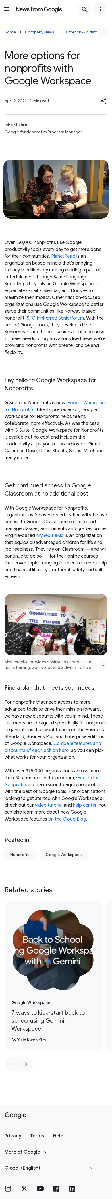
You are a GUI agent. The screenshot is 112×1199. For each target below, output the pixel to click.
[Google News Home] (39, 9)
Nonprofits (20, 854)
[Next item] (26, 1064)
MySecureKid (50, 535)
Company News (39, 32)
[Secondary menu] (100, 9)
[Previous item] (11, 1064)
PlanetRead (63, 256)
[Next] (102, 32)
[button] (104, 101)
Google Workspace (63, 854)
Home (10, 32)
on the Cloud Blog (67, 819)
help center (84, 805)
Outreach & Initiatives (83, 32)
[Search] (84, 9)
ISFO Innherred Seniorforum (55, 318)
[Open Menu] (7, 9)
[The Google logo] (15, 1115)
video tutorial (49, 805)
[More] (102, 665)
